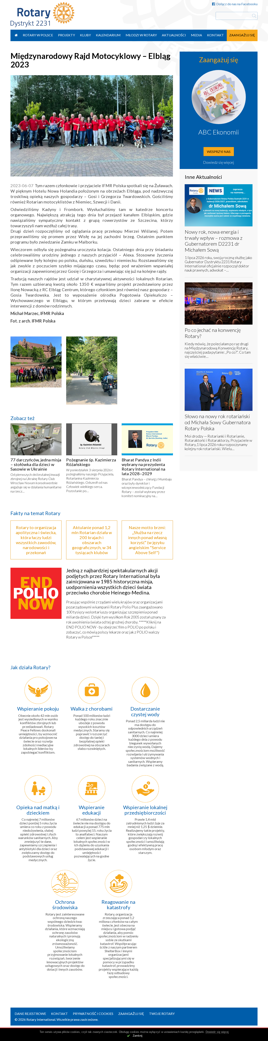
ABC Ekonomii (218, 132)
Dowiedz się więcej (218, 162)
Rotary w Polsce (38, 35)
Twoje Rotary (162, 1014)
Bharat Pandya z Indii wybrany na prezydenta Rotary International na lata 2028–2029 (143, 466)
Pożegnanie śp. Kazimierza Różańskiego (91, 462)
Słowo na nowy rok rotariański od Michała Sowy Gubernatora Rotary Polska (218, 422)
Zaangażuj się (242, 35)
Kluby (85, 35)
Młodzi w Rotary (141, 35)
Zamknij (137, 1035)
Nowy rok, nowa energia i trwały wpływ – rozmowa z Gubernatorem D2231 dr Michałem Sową (213, 241)
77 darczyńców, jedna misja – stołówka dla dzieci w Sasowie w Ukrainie (35, 464)
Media (196, 35)
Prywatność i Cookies (93, 1014)
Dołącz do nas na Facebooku (237, 4)
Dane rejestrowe (30, 1014)
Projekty (66, 35)
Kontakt (215, 35)
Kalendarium (108, 35)
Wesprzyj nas (219, 152)
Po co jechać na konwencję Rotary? (213, 333)
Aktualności (174, 35)
